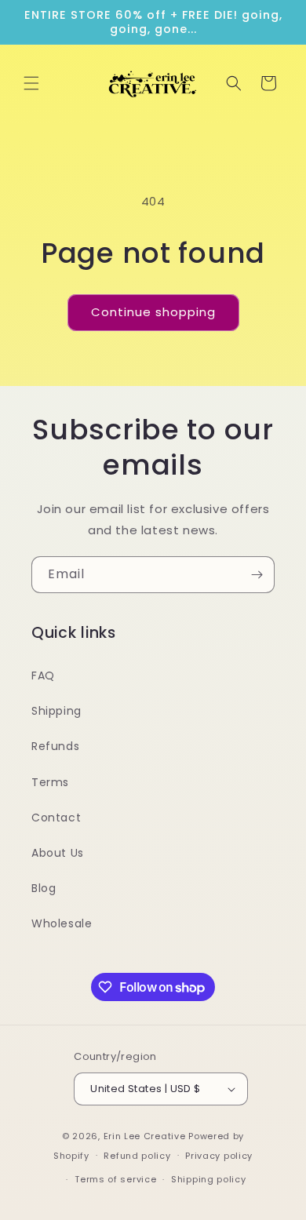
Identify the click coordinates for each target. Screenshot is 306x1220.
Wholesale (61, 923)
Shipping (56, 711)
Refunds (55, 746)
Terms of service (115, 1179)
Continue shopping (153, 312)
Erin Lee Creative (145, 1136)
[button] (31, 83)
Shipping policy (208, 1179)
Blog (43, 888)
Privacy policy (219, 1155)
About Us (57, 853)
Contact (56, 817)
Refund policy (137, 1155)
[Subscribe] (256, 574)
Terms (50, 782)
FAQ (43, 675)
